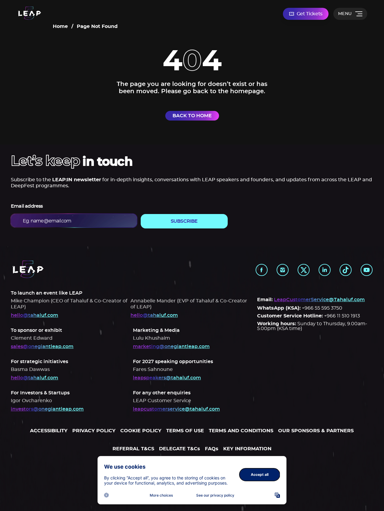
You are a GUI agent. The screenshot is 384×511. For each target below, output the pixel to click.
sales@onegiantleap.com (42, 346)
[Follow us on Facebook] (262, 270)
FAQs (211, 448)
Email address (27, 206)
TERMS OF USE (185, 430)
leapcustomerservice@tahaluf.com (176, 409)
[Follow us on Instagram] (283, 270)
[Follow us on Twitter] (304, 270)
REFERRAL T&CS (133, 448)
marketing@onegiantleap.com (171, 346)
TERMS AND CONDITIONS (241, 430)
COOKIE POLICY (140, 430)
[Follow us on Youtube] (367, 270)
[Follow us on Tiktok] (346, 270)
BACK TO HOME (192, 115)
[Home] (29, 13)
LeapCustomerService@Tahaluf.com (319, 299)
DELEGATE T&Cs (179, 448)
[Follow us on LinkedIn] (325, 270)
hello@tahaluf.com (34, 315)
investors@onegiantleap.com (47, 409)
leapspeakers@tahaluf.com (167, 377)
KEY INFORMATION (247, 448)
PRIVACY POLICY (94, 430)
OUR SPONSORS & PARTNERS (316, 430)
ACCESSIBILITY (49, 430)
